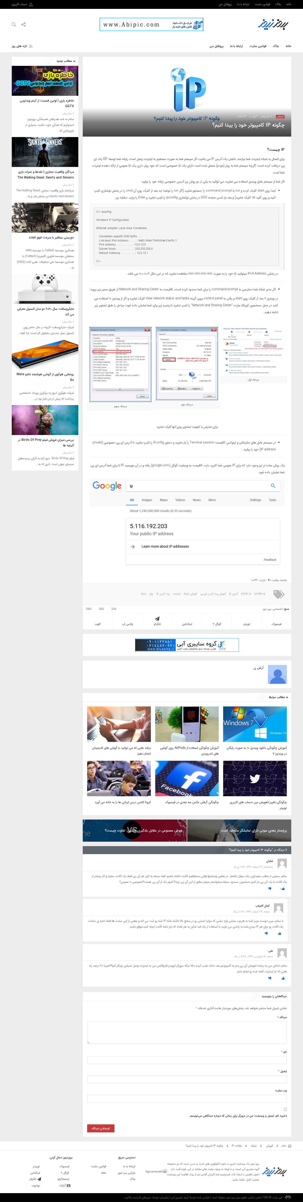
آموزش (280, 116)
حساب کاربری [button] (20, 4)
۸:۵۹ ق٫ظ (239, 867)
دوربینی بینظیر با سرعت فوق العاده (51, 237)
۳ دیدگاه (242, 116)
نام (284, 1052)
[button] (23, 24)
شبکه (143, 594)
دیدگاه (282, 1017)
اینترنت (177, 594)
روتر (151, 594)
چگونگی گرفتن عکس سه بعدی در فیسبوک (192, 802)
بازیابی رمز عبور (126, 1173)
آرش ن (253, 116)
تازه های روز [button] (19, 46)
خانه (288, 4)
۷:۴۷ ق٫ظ (238, 912)
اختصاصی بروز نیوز (273, 609)
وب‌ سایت (281, 1090)
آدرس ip (233, 594)
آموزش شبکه (190, 594)
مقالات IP (237, 1146)
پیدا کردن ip (163, 594)
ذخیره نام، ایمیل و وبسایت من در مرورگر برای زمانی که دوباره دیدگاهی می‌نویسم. (238, 1116)
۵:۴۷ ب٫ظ (240, 956)
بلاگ (278, 4)
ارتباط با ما (243, 4)
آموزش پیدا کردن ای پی (213, 594)
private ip (259, 594)
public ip (246, 594)
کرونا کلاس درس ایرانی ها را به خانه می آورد (123, 802)
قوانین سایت (262, 4)
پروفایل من (225, 4)
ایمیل (282, 1071)
